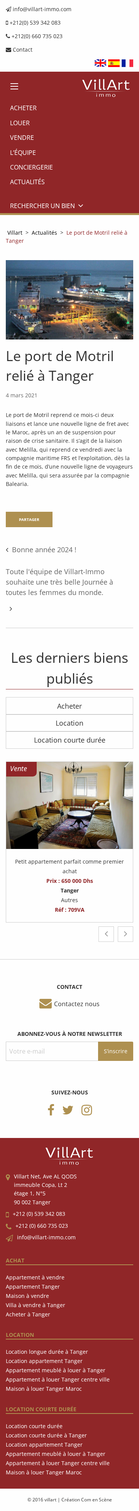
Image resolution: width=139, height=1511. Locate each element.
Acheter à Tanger (28, 1314)
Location (69, 723)
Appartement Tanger (33, 1286)
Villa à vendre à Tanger (35, 1305)
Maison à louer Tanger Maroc (44, 1388)
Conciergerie (31, 167)
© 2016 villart (41, 1499)
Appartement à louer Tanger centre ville (58, 1379)
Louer (20, 123)
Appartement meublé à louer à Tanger (55, 1370)
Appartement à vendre (35, 1277)
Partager (29, 519)
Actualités (27, 182)
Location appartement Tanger (44, 1361)
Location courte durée (69, 740)
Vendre (22, 137)
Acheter (23, 108)
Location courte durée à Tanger (46, 1435)
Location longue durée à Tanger (47, 1351)
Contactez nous (77, 1004)
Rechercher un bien (42, 206)
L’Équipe (23, 152)
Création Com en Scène (86, 1499)
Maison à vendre (27, 1295)
